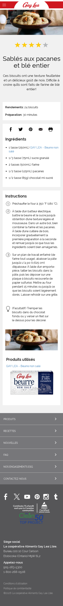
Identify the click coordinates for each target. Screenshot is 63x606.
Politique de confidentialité (17, 588)
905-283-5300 (13, 567)
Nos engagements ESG (18, 466)
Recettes (10, 431)
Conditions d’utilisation (15, 583)
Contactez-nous (15, 478)
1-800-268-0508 (14, 572)
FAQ (6, 454)
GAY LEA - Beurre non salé (23, 366)
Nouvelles (11, 442)
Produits (9, 419)
